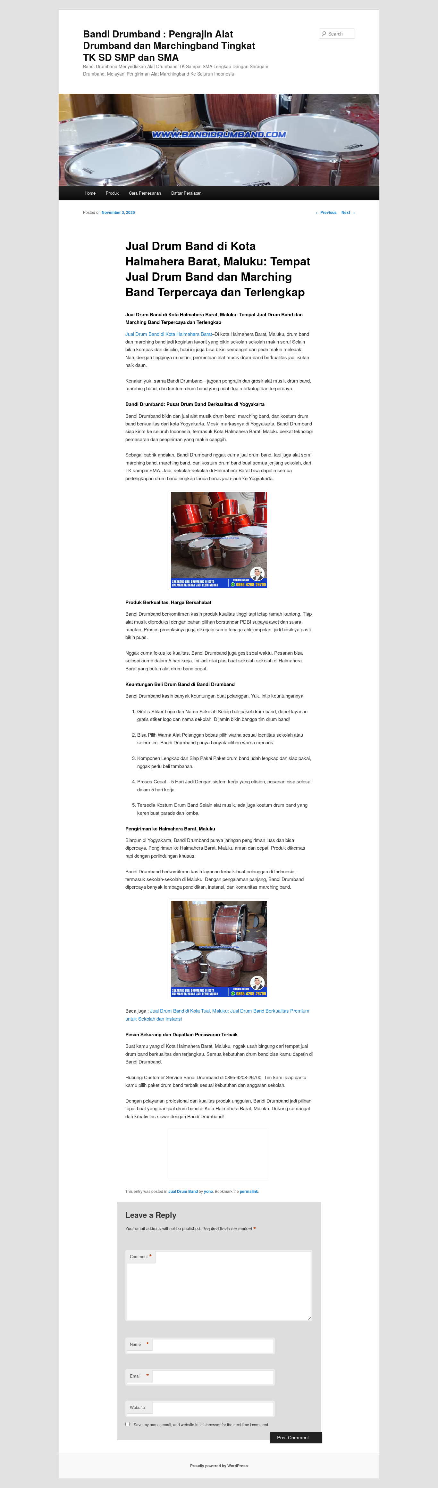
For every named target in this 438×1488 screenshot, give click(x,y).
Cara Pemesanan (145, 193)
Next (348, 212)
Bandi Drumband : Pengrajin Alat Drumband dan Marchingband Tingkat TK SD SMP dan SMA (169, 45)
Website (137, 1407)
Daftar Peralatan (186, 193)
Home (90, 193)
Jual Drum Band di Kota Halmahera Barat (168, 333)
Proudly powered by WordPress (219, 1465)
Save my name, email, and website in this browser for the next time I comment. (201, 1424)
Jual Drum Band (183, 1191)
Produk (112, 193)
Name (139, 1344)
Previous (326, 212)
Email (139, 1376)
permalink (249, 1191)
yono (208, 1191)
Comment (141, 1256)
